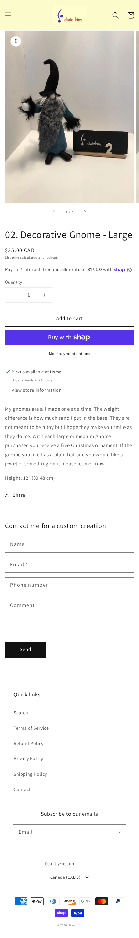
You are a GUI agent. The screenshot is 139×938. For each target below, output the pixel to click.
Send (25, 649)
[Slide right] (84, 212)
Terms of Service (31, 728)
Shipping (12, 257)
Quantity (13, 282)
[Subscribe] (118, 832)
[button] (8, 15)
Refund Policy (28, 743)
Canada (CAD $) (65, 877)
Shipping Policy (30, 774)
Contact (22, 789)
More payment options (69, 353)
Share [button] (19, 495)
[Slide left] (54, 212)
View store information (37, 390)
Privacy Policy (28, 758)
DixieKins (75, 925)
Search (20, 713)
